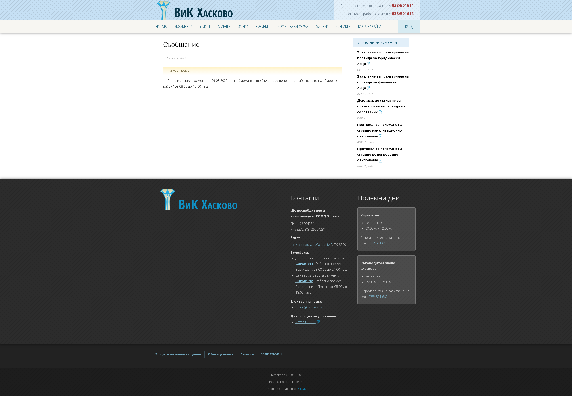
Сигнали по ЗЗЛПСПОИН (261, 354)
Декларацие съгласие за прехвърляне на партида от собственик (381, 106)
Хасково (203, 12)
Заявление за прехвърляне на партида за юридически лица (383, 58)
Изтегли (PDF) (305, 322)
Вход (409, 26)
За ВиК (243, 26)
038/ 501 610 (377, 243)
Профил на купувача (291, 26)
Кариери (321, 26)
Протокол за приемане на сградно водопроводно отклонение (379, 154)
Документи (183, 26)
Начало (161, 26)
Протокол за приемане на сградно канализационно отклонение (379, 130)
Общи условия (220, 354)
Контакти (343, 26)
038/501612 (403, 13)
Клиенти (224, 26)
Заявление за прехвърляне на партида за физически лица (383, 82)
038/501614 (403, 5)
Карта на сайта (369, 26)
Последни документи (376, 42)
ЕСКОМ (302, 389)
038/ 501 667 (377, 296)
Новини (262, 26)
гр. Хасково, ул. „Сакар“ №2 (311, 244)
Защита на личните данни (178, 354)
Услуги (205, 26)
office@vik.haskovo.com (313, 307)
